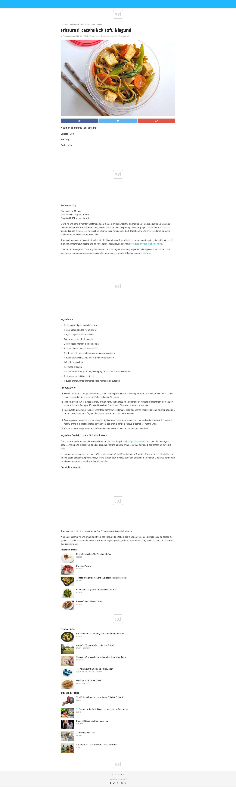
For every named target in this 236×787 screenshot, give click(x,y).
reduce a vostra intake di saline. (148, 244)
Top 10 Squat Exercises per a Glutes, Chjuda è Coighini (99, 697)
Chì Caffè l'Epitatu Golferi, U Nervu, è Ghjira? (95, 645)
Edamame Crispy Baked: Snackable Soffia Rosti (96, 589)
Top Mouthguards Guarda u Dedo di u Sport (94, 669)
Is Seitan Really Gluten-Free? (88, 681)
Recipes (64, 24)
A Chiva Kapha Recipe (85, 733)
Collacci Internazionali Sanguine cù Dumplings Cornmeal (100, 633)
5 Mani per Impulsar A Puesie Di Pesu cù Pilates (96, 744)
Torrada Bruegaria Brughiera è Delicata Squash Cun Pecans (101, 578)
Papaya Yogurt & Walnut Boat (89, 601)
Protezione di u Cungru (93, 24)
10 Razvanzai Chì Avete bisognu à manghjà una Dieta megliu (102, 709)
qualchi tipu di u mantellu (134, 441)
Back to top (118, 775)
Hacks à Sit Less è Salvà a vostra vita (92, 721)
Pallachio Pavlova (83, 566)
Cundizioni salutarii (76, 24)
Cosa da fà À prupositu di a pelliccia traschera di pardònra (101, 657)
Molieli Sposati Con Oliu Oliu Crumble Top (93, 554)
